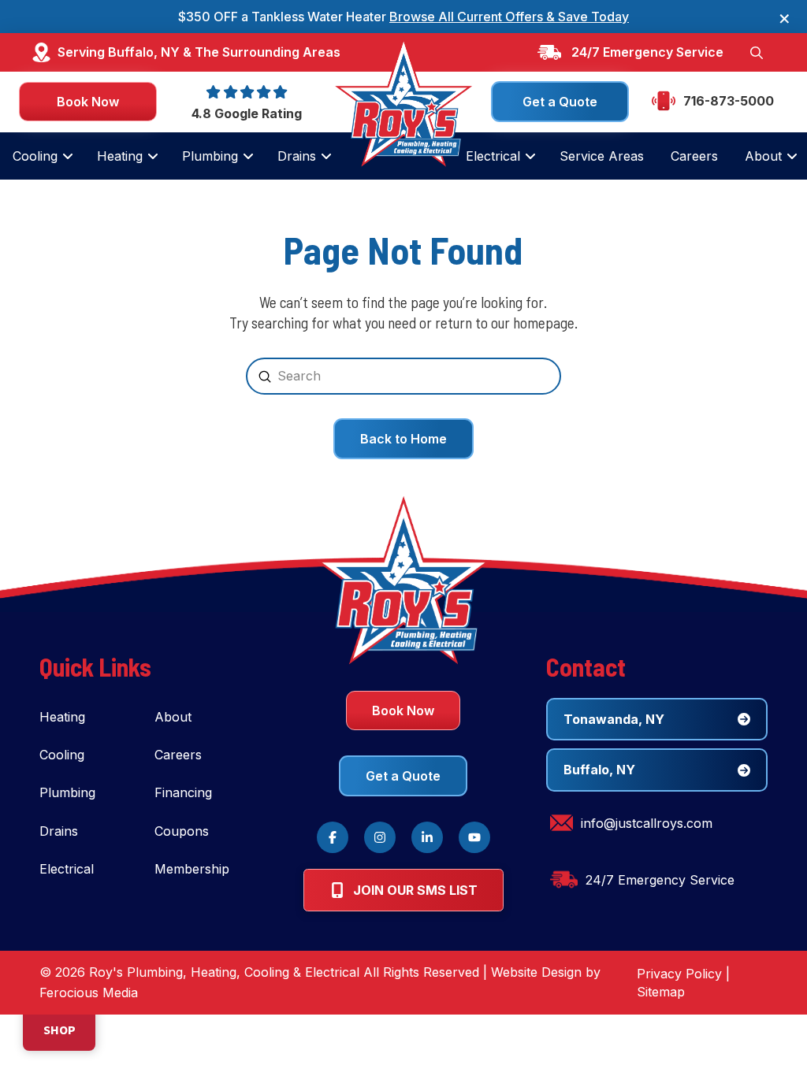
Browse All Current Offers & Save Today (509, 16)
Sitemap (661, 992)
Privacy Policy (679, 973)
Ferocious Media (88, 992)
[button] (756, 52)
